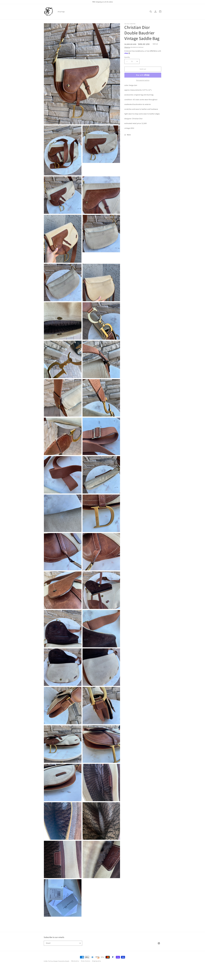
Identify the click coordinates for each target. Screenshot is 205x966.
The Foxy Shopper (53, 961)
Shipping (127, 47)
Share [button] (129, 135)
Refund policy (75, 961)
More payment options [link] (142, 80)
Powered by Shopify (63, 961)
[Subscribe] (79, 943)
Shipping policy (96, 961)
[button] (150, 11)
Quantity (127, 57)
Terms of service (85, 961)
